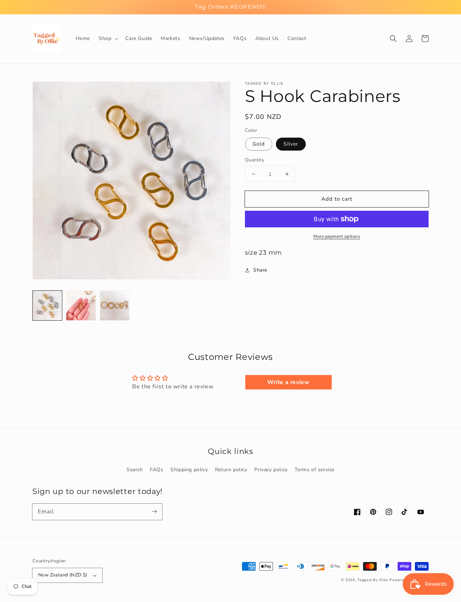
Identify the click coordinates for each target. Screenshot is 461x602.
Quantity (254, 160)
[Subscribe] (154, 511)
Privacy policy (270, 469)
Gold (258, 144)
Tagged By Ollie (372, 580)
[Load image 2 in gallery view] (81, 305)
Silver (290, 144)
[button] (107, 38)
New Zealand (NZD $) (63, 575)
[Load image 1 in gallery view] (47, 305)
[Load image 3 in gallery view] (115, 305)
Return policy (231, 469)
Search (134, 469)
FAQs (156, 469)
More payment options (336, 236)
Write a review (288, 382)
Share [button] (260, 270)
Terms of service (315, 469)
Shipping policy (189, 469)
